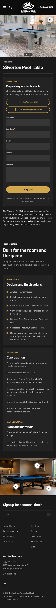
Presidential (8, 61)
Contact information (10, 599)
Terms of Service (10, 531)
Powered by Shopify (27, 593)
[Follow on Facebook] (5, 583)
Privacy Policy (9, 536)
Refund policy (8, 596)
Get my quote (28, 189)
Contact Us (8, 541)
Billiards (35, 531)
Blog (33, 546)
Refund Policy (9, 526)
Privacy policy (21, 596)
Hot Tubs (35, 526)
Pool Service (36, 541)
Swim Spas (36, 536)
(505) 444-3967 (10, 562)
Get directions (9, 573)
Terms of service (36, 596)
